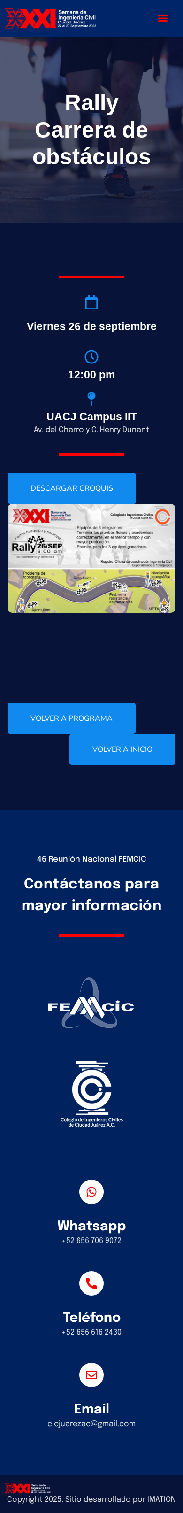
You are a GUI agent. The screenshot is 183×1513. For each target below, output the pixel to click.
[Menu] (162, 18)
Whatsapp (91, 1227)
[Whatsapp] (91, 1192)
